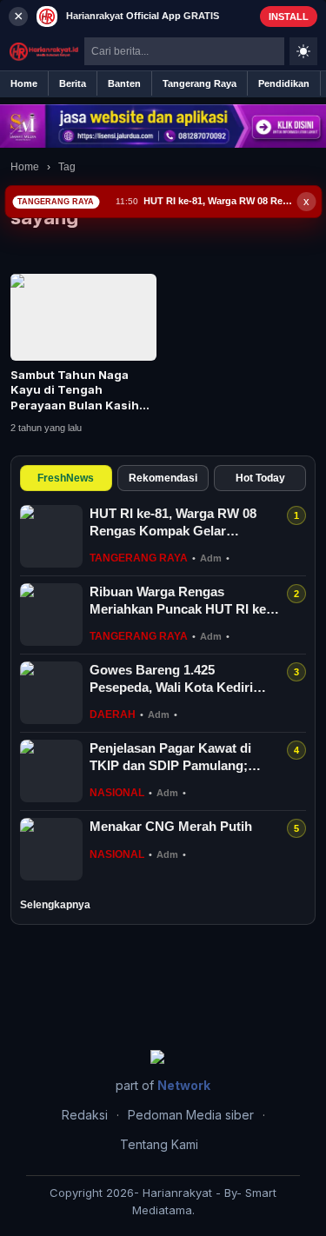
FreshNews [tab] (65, 478)
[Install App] (163, 16)
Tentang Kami (159, 1144)
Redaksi (85, 1114)
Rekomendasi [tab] (163, 478)
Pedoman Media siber (191, 1114)
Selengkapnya (55, 905)
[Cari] (271, 51)
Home (24, 167)
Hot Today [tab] (260, 478)
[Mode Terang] (303, 51)
